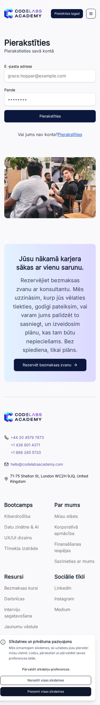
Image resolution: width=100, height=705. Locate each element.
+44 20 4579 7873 (27, 437)
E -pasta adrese (18, 66)
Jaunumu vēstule (21, 626)
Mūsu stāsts (66, 516)
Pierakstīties (50, 116)
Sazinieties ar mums (74, 561)
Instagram (64, 598)
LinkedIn (62, 588)
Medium (62, 609)
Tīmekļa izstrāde (21, 548)
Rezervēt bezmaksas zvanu (47, 365)
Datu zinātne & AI (21, 527)
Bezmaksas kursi (21, 588)
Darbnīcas (14, 598)
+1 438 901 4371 (25, 445)
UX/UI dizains (18, 537)
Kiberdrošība (17, 516)
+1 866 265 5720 (26, 452)
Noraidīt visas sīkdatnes (45, 680)
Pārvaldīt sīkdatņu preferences (45, 669)
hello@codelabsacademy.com (37, 464)
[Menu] (91, 13)
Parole (9, 90)
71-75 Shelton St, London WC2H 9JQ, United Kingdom (49, 479)
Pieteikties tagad (66, 14)
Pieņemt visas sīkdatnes (45, 691)
